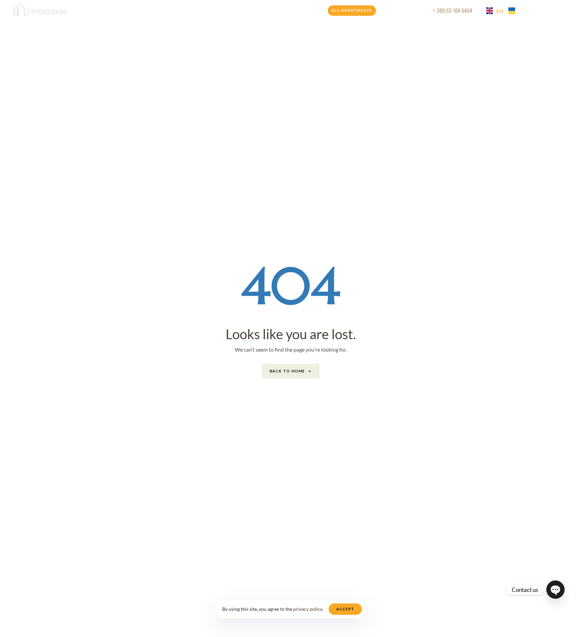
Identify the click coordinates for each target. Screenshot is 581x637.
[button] (554, 10)
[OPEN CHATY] (555, 590)
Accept (345, 609)
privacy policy (307, 609)
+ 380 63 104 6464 (452, 10)
